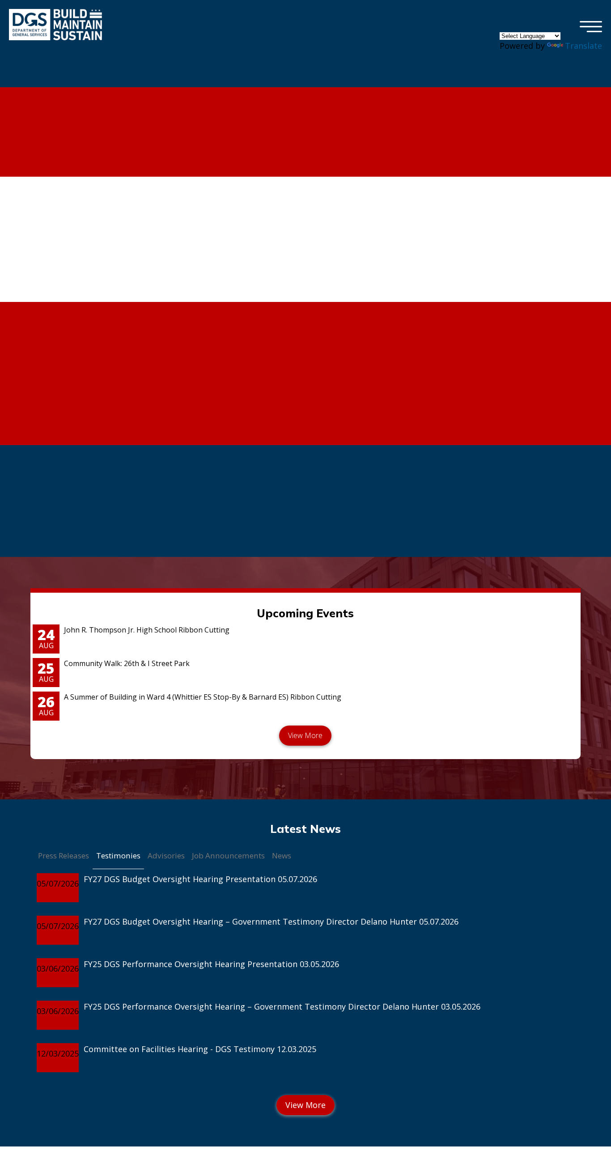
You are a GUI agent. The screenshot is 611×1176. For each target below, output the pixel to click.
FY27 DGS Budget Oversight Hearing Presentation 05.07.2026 (200, 879)
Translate (583, 45)
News (281, 855)
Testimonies (118, 855)
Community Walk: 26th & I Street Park (127, 663)
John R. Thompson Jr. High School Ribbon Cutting (146, 630)
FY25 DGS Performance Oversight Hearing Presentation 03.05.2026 (211, 964)
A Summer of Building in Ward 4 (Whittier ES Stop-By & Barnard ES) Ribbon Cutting (202, 697)
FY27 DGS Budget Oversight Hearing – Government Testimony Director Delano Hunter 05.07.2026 (271, 921)
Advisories (166, 855)
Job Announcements (228, 855)
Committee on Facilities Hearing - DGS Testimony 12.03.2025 (200, 1049)
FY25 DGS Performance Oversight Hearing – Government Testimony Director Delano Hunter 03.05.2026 (282, 1006)
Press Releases (63, 855)
